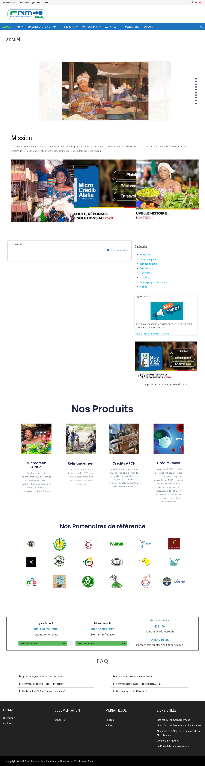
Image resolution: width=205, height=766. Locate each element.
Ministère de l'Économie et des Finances (179, 725)
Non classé (146, 273)
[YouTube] (196, 2)
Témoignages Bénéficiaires (155, 282)
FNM (18, 26)
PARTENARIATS (90, 26)
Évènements (147, 268)
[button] (196, 79)
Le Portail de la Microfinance (173, 746)
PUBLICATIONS (131, 26)
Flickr (45, 2)
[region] (105, 91)
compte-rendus (148, 263)
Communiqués (148, 259)
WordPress (79, 761)
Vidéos (143, 286)
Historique (9, 718)
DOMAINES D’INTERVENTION (42, 26)
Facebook (24, 2)
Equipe (7, 723)
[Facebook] (192, 2)
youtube (36, 2)
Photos (110, 720)
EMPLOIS (148, 26)
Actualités (145, 254)
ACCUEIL (6, 26)
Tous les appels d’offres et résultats (152, 334)
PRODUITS (69, 26)
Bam (90, 761)
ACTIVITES (110, 26)
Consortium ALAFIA (168, 740)
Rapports (145, 277)
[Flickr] (200, 2)
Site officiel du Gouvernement (173, 720)
